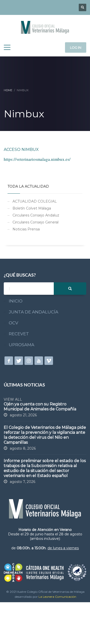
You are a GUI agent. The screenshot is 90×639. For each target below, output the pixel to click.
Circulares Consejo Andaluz (35, 215)
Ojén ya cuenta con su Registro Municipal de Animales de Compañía (40, 406)
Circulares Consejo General (35, 222)
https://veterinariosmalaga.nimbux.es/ (37, 159)
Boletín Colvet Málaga (31, 208)
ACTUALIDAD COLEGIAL (34, 201)
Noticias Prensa (26, 229)
